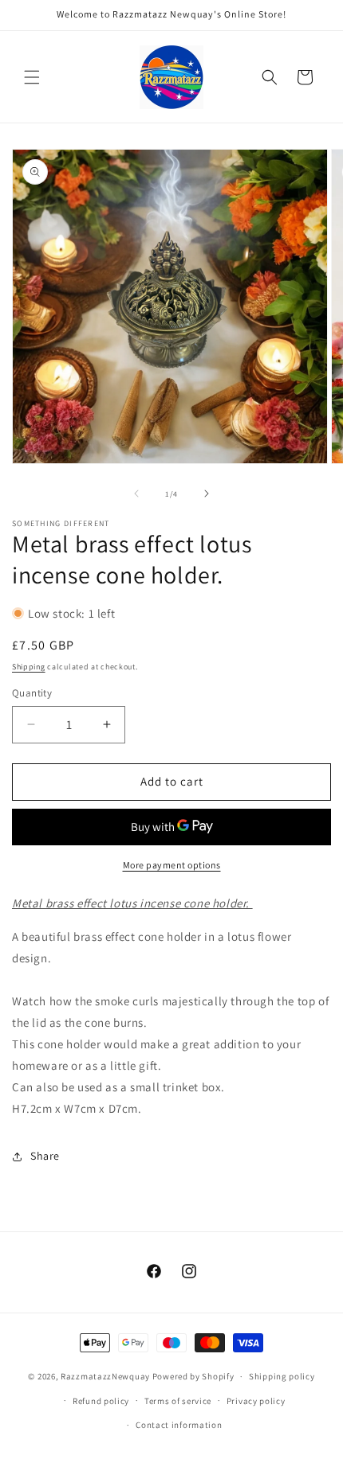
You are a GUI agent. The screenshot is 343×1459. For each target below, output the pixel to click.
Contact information (179, 1424)
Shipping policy (282, 1376)
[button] (31, 77)
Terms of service (177, 1400)
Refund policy (101, 1400)
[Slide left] (136, 493)
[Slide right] (206, 493)
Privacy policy (256, 1400)
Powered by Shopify (193, 1376)
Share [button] (45, 1156)
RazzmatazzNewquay (105, 1376)
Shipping (28, 666)
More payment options (172, 865)
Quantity (32, 693)
